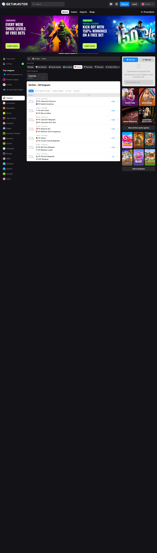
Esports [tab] (83, 12)
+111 (112, 138)
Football (37, 59)
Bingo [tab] (92, 12)
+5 (113, 157)
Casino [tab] (74, 12)
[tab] (130, 59)
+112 (113, 101)
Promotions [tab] (149, 12)
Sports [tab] (65, 12)
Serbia (44, 59)
